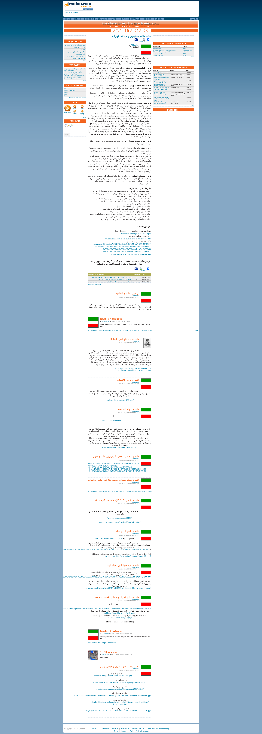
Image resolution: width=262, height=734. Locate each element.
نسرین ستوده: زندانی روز (161, 72)
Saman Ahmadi (187, 50)
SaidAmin (186, 52)
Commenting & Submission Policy (158, 729)
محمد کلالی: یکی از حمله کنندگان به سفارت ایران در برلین (161, 98)
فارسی (194, 19)
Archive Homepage (142, 731)
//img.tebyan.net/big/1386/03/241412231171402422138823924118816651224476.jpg (118, 711)
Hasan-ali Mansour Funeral (72, 79)
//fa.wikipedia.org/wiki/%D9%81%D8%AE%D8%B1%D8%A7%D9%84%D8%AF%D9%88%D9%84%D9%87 (107, 609)
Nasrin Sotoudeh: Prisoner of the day (160, 84)
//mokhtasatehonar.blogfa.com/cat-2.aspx (119, 613)
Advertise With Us (138, 729)
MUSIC (77, 19)
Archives (94, 729)
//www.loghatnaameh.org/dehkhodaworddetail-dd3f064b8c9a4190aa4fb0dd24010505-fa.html (133, 370)
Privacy (123, 731)
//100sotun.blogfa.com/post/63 (113, 420)
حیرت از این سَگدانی (159, 53)
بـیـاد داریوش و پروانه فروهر (72, 74)
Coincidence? (157, 48)
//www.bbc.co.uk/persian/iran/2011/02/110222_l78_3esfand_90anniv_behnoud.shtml (118, 588)
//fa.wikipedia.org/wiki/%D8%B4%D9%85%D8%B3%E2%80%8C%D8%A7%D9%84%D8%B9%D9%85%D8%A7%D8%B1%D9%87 (95, 550)
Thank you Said (158, 55)
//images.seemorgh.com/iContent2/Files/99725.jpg (113, 676)
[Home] (77, 7)
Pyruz (66, 92)
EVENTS (158, 19)
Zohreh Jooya (68, 96)
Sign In (67, 12)
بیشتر (84, 60)
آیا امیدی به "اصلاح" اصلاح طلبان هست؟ (76, 53)
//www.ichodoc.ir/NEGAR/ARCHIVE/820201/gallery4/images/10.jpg (120, 682)
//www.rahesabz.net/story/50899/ (119, 518)
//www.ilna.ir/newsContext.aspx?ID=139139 (119, 447)
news (82, 108)
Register (74, 12)
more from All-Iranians (94, 284)
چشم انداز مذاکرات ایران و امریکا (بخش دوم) (76, 57)
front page (67, 112)
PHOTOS (88, 19)
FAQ (131, 731)
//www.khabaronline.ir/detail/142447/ (107, 538)
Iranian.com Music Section (77, 97)
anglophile (136, 341)
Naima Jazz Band (69, 90)
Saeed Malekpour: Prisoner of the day (160, 75)
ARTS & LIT (102, 19)
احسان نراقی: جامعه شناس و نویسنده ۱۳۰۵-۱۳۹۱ (161, 81)
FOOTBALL (134, 19)
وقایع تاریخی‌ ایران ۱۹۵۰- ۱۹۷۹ (73, 72)
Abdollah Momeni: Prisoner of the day (160, 93)
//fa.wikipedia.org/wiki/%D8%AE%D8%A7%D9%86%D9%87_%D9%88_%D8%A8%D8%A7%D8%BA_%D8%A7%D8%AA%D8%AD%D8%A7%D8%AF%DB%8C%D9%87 (152, 330)
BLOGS (147, 19)
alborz (184, 55)
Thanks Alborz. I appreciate (162, 52)
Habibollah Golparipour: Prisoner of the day (161, 102)
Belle (66, 94)
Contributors (105, 729)
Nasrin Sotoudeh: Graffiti (161, 87)
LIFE (113, 19)
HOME (68, 19)
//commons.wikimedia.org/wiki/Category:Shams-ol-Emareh (128, 556)
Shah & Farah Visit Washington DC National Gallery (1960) (74, 76)
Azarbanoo (105, 654)
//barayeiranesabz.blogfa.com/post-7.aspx (135, 234)
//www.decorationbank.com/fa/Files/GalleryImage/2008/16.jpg (119, 689)
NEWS (123, 19)
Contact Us (125, 729)
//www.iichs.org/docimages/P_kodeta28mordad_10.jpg (120, 522)
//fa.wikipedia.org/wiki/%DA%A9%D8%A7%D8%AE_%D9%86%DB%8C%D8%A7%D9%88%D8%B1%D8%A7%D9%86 (133, 491)
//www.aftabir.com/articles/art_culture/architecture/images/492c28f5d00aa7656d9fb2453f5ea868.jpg (112, 696)
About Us (115, 729)
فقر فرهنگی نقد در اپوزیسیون (75, 45)
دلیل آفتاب (81, 50)
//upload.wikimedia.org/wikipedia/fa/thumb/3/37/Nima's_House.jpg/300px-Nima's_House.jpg (119, 703)
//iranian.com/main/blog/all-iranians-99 (102, 643)
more (84, 80)
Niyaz (66, 89)
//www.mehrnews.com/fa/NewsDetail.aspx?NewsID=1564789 (127, 239)
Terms (116, 731)
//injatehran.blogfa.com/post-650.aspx (119, 400)
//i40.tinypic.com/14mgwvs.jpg (120, 618)
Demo (184, 48)
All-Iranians (135, 45)
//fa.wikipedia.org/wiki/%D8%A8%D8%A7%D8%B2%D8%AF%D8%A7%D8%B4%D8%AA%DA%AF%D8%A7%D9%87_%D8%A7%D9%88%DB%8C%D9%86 (86, 577)
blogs (74, 108)
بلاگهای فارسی (82, 114)
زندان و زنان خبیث (79, 47)
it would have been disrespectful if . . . (165, 50)
